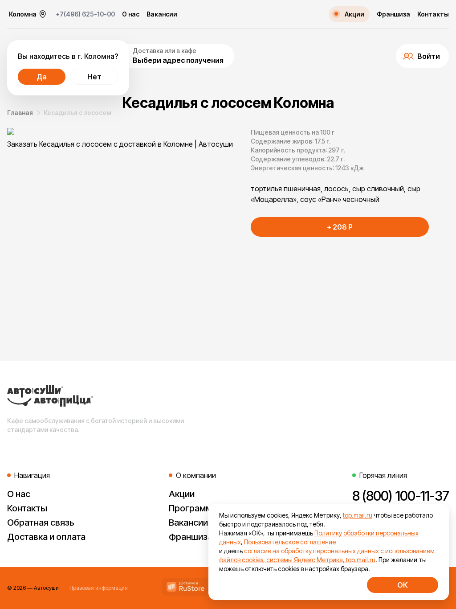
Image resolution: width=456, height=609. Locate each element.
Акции (182, 494)
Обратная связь (40, 522)
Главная (20, 112)
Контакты (433, 14)
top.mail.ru (357, 515)
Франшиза (393, 14)
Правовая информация (98, 587)
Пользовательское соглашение (290, 542)
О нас (130, 14)
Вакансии (162, 14)
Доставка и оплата (46, 536)
